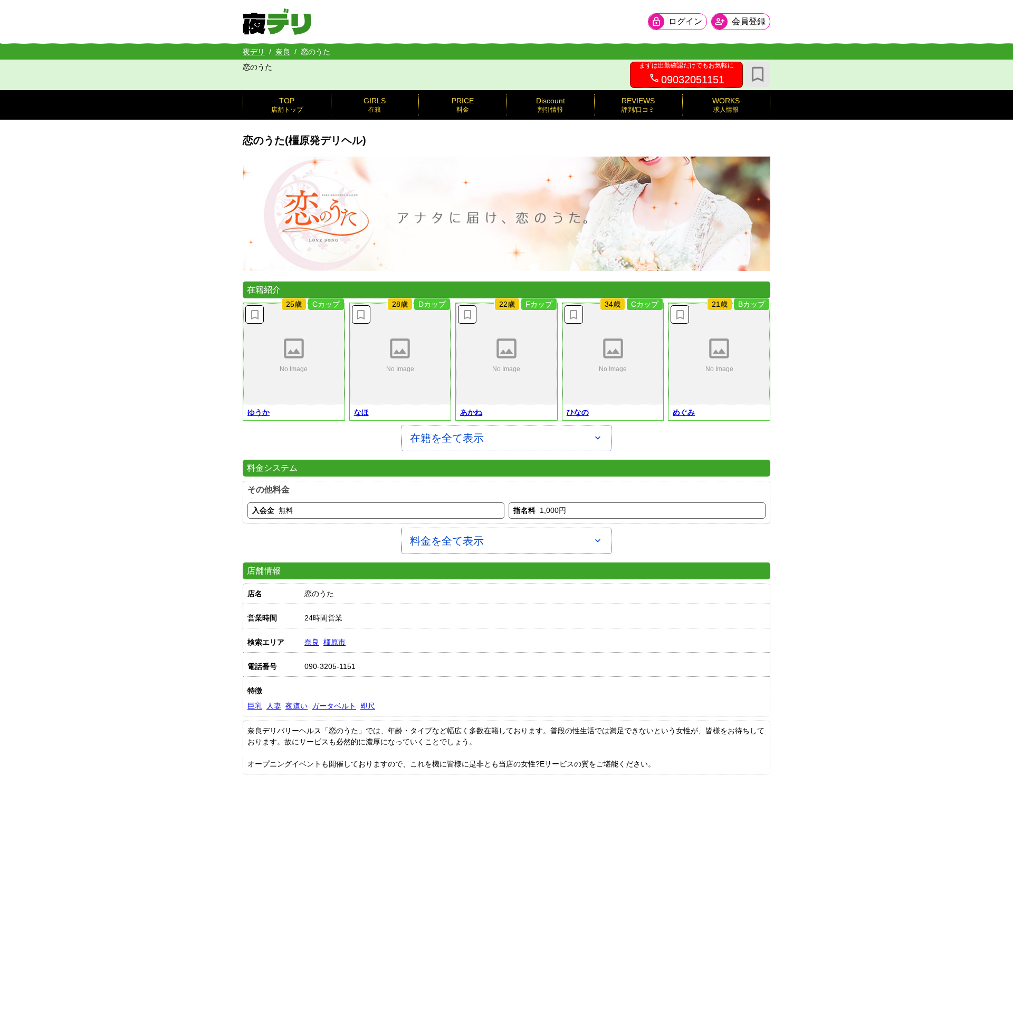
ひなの (578, 412)
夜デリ (254, 51)
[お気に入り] (757, 74)
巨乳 (254, 706)
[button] (294, 353)
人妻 (273, 706)
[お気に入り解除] (254, 314)
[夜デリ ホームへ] (277, 21)
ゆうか (258, 412)
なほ (361, 412)
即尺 (367, 706)
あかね (471, 412)
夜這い (296, 706)
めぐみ (684, 412)
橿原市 (334, 642)
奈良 (282, 51)
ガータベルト (334, 706)
